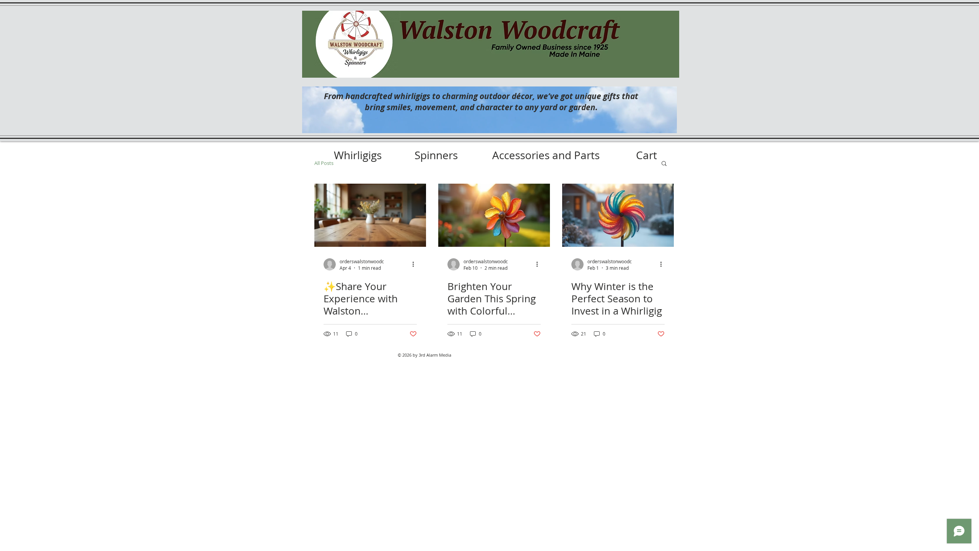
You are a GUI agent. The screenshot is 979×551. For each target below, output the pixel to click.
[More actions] (415, 264)
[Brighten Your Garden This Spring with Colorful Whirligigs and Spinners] (494, 215)
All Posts (323, 163)
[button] (664, 164)
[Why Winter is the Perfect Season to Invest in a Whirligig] (618, 215)
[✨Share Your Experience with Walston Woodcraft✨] (370, 215)
